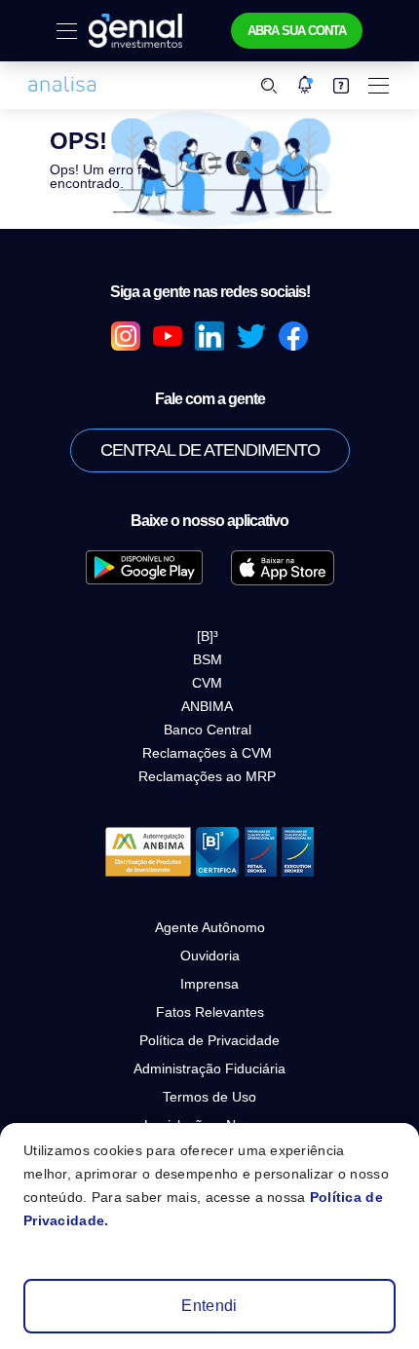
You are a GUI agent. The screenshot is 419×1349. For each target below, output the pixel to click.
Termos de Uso (209, 1097)
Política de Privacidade (209, 1040)
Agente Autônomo (210, 927)
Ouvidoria (210, 955)
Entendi (209, 1305)
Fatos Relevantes (210, 1012)
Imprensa (209, 984)
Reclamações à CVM (207, 753)
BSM (207, 659)
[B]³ (207, 636)
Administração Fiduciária (209, 1068)
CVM (207, 683)
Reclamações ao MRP (207, 776)
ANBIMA (207, 706)
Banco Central (207, 729)
